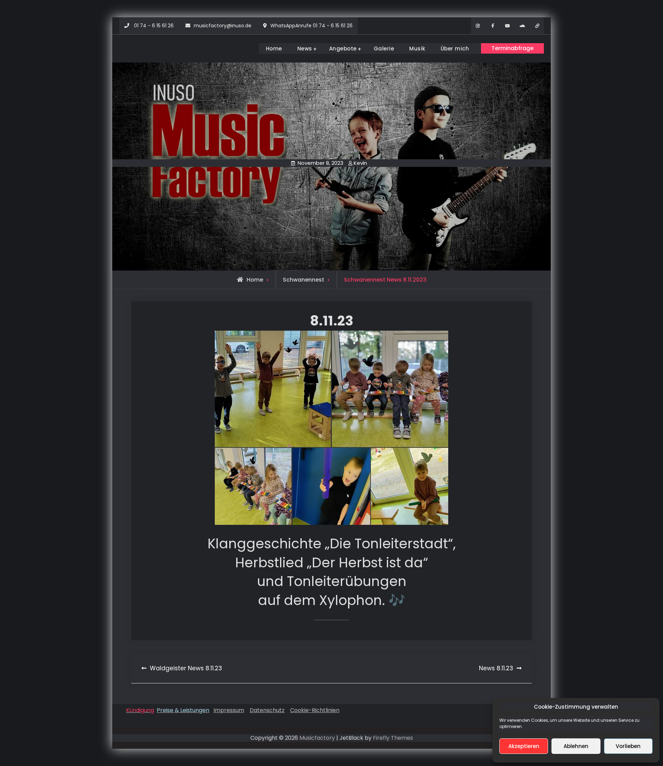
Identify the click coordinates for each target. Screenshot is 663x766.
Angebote (343, 48)
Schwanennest (303, 280)
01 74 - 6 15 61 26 (154, 25)
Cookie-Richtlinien (314, 710)
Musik (417, 48)
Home (274, 48)
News (304, 48)
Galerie (384, 48)
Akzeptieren (523, 746)
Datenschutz (267, 710)
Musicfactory (317, 738)
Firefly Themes (393, 738)
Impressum (228, 710)
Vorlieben (628, 746)
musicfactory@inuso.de (222, 25)
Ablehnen (576, 746)
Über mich (455, 48)
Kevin (360, 163)
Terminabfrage (512, 48)
